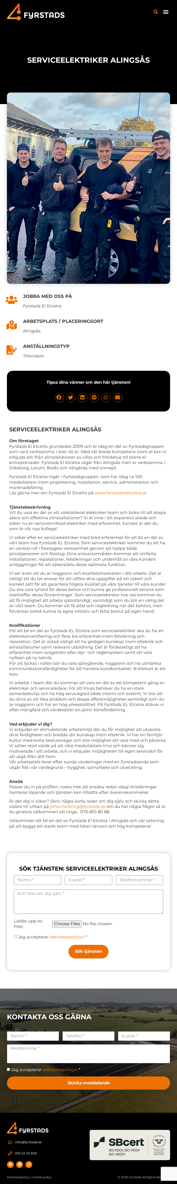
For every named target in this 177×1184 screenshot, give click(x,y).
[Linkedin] (19, 1164)
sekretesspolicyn (67, 937)
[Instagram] (28, 1164)
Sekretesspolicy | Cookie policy (29, 1177)
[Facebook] (10, 1164)
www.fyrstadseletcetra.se (121, 492)
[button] (166, 12)
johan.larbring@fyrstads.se (77, 806)
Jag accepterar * (52, 937)
